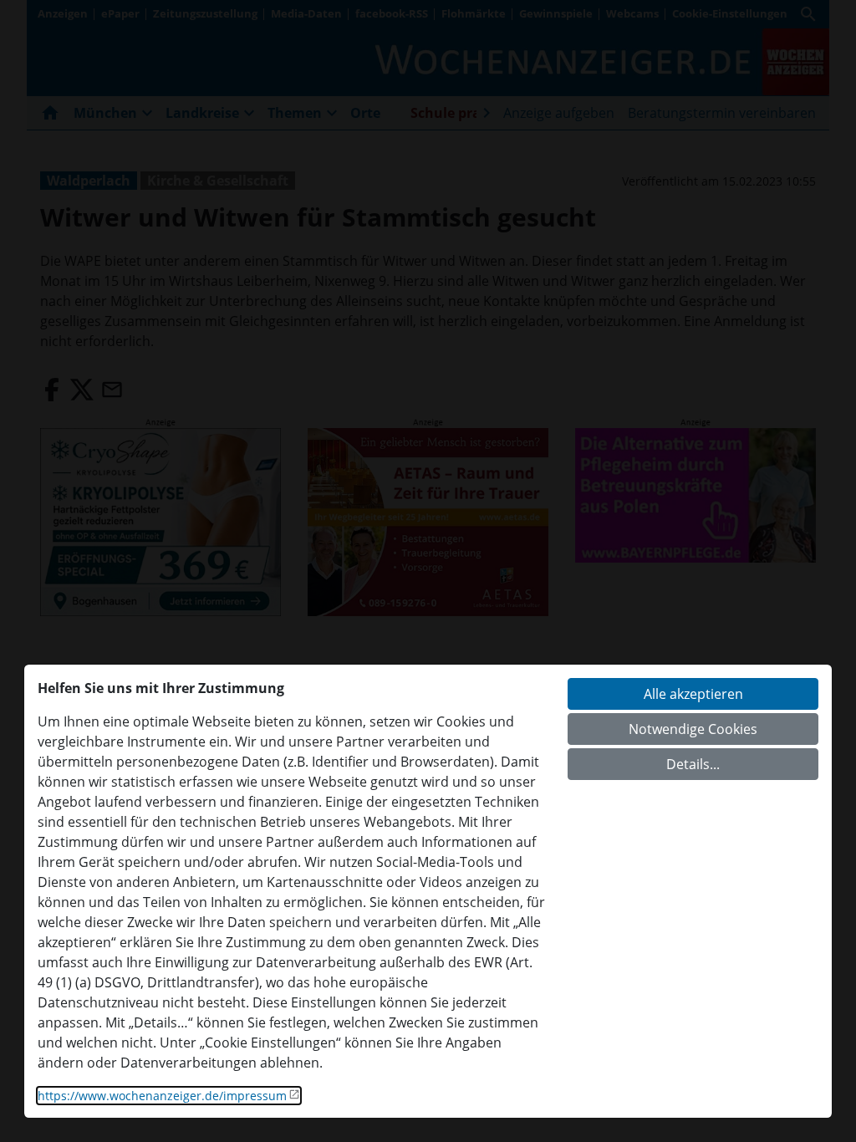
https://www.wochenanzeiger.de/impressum (162, 1096)
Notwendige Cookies (693, 729)
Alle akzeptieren (693, 694)
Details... (693, 764)
